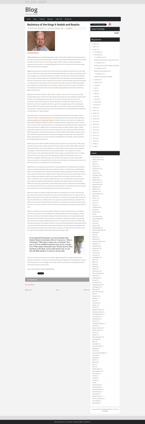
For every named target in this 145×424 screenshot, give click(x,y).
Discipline (95, 212)
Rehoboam (47, 118)
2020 (94, 113)
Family (94, 209)
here (76, 115)
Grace (94, 223)
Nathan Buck (95, 184)
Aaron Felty (95, 339)
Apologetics (95, 287)
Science (94, 376)
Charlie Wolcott (34, 53)
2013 (94, 132)
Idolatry (94, 305)
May (95, 93)
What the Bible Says (97, 230)
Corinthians (95, 207)
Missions (94, 362)
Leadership (95, 246)
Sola (93, 382)
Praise (94, 332)
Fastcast (50, 19)
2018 (94, 119)
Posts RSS (33, 1)
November (97, 55)
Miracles (94, 298)
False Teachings (96, 273)
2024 (94, 47)
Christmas (95, 303)
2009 (94, 144)
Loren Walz (95, 394)
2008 (94, 146)
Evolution (94, 191)
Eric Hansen (95, 282)
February (97, 102)
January (96, 104)
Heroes (94, 250)
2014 (94, 130)
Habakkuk (95, 348)
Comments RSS (41, 1)
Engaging (94, 187)
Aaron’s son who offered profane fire (59, 88)
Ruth (93, 294)
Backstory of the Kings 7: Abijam (103, 76)
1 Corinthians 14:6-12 (100, 57)
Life (93, 162)
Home (27, 1)
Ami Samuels (95, 216)
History (43, 269)
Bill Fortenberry (96, 291)
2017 (94, 121)
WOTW (94, 178)
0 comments (69, 28)
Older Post (86, 290)
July (95, 88)
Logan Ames (95, 169)
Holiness (94, 351)
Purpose (94, 255)
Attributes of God (97, 312)
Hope (93, 196)
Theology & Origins (97, 323)
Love (93, 203)
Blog (31, 9)
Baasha (29, 94)
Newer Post (28, 290)
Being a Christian (97, 328)
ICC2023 (94, 380)
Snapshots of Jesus (97, 241)
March (96, 99)
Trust (93, 200)
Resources (68, 19)
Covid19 (94, 378)
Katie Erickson (96, 157)
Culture (94, 198)
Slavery (94, 335)
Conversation (96, 182)
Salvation (94, 244)
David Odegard (96, 219)
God (93, 235)
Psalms (94, 237)
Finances (94, 275)
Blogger (106, 411)
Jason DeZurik (96, 194)
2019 (94, 116)
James (94, 260)
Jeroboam (48, 59)
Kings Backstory (49, 269)
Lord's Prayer (96, 316)
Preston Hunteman (97, 398)
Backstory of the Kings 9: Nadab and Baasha (53, 24)
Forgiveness (95, 248)
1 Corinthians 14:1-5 (99, 63)
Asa (56, 80)
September (97, 82)
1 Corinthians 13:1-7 (99, 74)
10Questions (95, 319)
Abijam (38, 158)
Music (93, 364)
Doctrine (94, 321)
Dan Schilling (95, 401)
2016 (94, 124)
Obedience (95, 180)
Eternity (94, 221)
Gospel (94, 280)
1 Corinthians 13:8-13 (100, 68)
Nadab (29, 71)
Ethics (93, 341)
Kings (93, 264)
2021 (94, 110)
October (97, 80)
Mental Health (96, 387)
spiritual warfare (97, 389)
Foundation (95, 344)
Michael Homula (96, 310)
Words (94, 360)
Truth (93, 171)
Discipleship (95, 257)
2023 (94, 49)
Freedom (94, 225)
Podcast (41, 19)
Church (94, 205)
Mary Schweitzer (96, 371)
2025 (94, 44)
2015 (94, 127)
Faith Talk (59, 19)
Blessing (94, 232)
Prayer (94, 269)
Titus (93, 301)
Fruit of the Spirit (97, 346)
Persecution (95, 373)
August (96, 85)
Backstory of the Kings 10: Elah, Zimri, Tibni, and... (108, 60)
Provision (95, 253)
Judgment (95, 357)
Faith (93, 164)
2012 (94, 135)
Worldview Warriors (107, 409)
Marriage (94, 289)
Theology (95, 355)
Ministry (94, 266)
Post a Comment (29, 284)
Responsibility (96, 228)
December (97, 52)
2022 (94, 108)
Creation (94, 173)
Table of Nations (97, 337)
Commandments (97, 314)
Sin (93, 214)
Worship (94, 326)
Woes (93, 366)
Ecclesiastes (95, 278)
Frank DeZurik (96, 385)
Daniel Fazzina (96, 392)
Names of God (96, 330)
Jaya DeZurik (95, 403)
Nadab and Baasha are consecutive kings (38, 57)
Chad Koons (95, 271)
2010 (94, 141)
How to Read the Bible (98, 353)
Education (95, 296)
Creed (94, 307)
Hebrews (94, 239)
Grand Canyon (96, 369)
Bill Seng (94, 189)
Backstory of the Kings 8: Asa (102, 71)
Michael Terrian (96, 396)
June (95, 91)
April (95, 96)
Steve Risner (95, 175)
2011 (94, 138)
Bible (93, 262)
